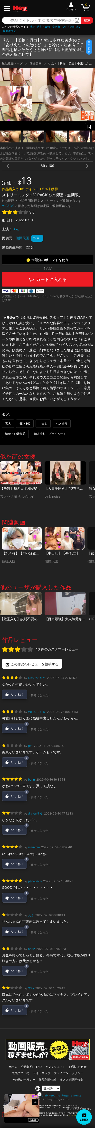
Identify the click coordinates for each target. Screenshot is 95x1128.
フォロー (37, 238)
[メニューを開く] (7, 8)
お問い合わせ (77, 1067)
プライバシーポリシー (68, 1073)
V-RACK (8, 206)
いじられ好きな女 (72, 26)
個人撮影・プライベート (50, 434)
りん (15, 229)
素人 (8, 423)
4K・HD (24, 423)
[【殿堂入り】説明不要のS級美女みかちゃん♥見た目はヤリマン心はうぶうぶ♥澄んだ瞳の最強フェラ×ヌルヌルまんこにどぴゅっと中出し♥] (21, 603)
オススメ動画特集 (71, 1079)
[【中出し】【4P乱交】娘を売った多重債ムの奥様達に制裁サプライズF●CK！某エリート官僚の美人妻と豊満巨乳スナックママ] (64, 538)
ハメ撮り (61, 423)
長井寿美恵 (9, 31)
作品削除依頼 (47, 1079)
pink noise (52, 496)
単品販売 (89, 46)
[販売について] (48, 1059)
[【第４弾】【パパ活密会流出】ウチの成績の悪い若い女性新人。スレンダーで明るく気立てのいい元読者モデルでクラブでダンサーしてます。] (22, 538)
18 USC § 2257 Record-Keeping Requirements (48, 1095)
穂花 (32, 26)
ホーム (13, 1067)
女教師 (56, 26)
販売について (20, 1073)
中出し (43, 423)
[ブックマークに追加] (89, 126)
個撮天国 (36, 63)
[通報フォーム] (47, 1116)
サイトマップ (41, 1073)
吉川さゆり (43, 26)
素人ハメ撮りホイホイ (17, 496)
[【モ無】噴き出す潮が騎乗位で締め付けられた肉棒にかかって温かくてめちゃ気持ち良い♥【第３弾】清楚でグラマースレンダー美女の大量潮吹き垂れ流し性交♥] (21, 473)
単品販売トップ (12, 63)
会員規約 (27, 1067)
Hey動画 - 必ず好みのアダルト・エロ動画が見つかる (20, 9)
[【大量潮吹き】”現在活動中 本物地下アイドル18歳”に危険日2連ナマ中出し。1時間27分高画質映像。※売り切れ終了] (65, 473)
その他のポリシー (23, 1079)
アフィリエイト (55, 1067)
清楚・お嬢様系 (15, 434)
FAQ (39, 1067)
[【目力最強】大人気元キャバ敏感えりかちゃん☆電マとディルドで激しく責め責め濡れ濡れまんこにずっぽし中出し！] (65, 603)
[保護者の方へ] (47, 1109)
